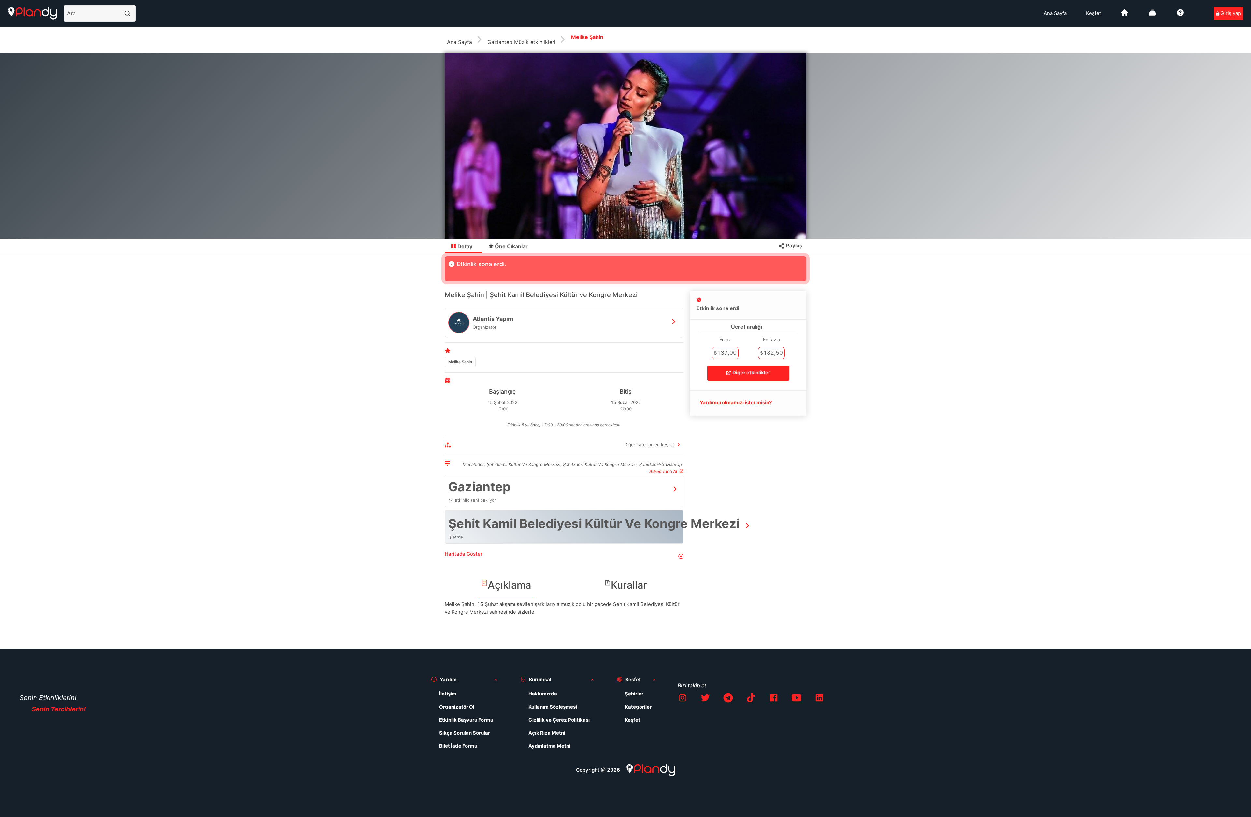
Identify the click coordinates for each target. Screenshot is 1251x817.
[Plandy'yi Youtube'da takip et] (796, 699)
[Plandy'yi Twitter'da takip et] (705, 699)
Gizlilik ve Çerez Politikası (559, 720)
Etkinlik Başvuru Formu (466, 720)
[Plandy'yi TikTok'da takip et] (751, 699)
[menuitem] (1055, 13)
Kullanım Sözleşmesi (552, 707)
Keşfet (1093, 13)
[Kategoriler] (1152, 15)
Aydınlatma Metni (549, 746)
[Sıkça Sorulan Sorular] (1180, 15)
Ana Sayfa (1055, 13)
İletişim (447, 694)
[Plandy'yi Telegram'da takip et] (728, 699)
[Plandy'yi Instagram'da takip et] (682, 699)
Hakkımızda (542, 694)
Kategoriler (638, 707)
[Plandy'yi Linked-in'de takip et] (819, 699)
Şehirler (634, 694)
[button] (564, 556)
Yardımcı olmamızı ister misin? (736, 402)
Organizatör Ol (456, 707)
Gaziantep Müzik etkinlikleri (521, 42)
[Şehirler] (1124, 15)
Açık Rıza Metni (546, 733)
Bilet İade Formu (458, 746)
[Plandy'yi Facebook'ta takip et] (774, 699)
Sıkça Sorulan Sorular (464, 733)
